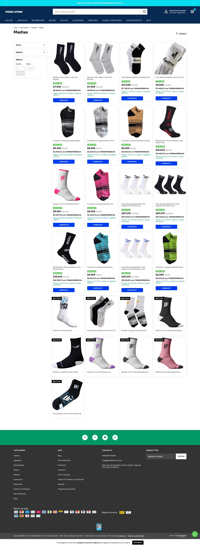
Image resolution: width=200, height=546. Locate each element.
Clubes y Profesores (112, 20)
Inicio (15, 27)
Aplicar (20, 73)
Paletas (9, 20)
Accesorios (78, 20)
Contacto (61, 470)
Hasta (28, 64)
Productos (62, 465)
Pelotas (64, 20)
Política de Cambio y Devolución (71, 479)
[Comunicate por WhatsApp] (195, 534)
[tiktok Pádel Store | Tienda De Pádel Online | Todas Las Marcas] (115, 437)
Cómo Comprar (64, 475)
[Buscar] (144, 11)
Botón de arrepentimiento (136, 536)
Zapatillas (22, 20)
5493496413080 (109, 456)
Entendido (138, 542)
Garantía (61, 484)
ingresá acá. (122, 536)
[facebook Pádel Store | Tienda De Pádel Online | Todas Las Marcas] (95, 437)
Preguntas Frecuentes (67, 489)
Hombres (34, 27)
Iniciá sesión (180, 11)
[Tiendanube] (177, 536)
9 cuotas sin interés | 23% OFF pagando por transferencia (100, 3)
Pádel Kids (93, 20)
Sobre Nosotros (64, 460)
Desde (18, 64)
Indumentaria (38, 20)
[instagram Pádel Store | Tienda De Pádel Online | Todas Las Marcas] (85, 437)
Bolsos (52, 20)
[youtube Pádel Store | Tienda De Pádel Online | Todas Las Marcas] (105, 437)
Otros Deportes (134, 20)
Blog (148, 20)
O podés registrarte (177, 13)
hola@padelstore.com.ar (112, 460)
